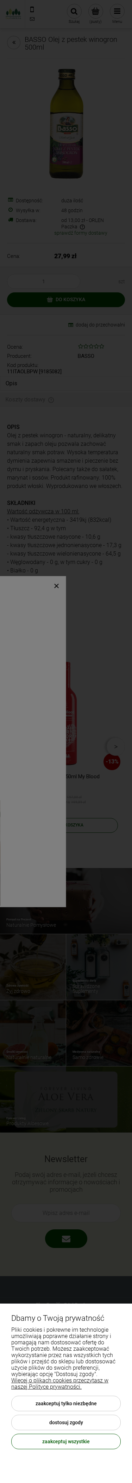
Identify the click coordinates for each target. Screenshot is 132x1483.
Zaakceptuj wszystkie (66, 1441)
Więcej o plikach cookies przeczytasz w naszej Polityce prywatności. (59, 1383)
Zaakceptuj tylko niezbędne (66, 1403)
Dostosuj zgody (66, 1422)
